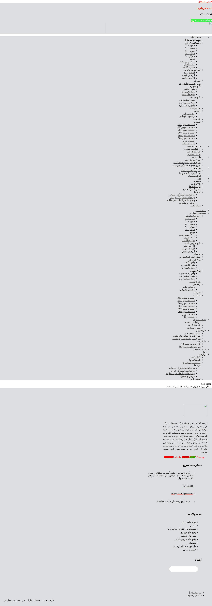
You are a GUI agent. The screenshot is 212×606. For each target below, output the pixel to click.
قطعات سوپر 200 (186, 130)
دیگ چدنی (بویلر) (192, 42)
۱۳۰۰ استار (189, 64)
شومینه (196, 119)
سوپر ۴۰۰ (190, 48)
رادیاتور (197, 111)
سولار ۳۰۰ (190, 53)
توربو (192, 59)
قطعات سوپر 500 (186, 138)
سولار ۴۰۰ (190, 56)
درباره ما (197, 181)
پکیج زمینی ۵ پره (187, 100)
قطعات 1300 (188, 143)
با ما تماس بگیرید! (204, 8)
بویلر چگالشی (188, 67)
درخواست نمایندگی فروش (182, 197)
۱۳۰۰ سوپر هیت (187, 61)
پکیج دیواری (195, 86)
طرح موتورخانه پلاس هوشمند (186, 165)
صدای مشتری (193, 154)
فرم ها (197, 192)
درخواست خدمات (192, 149)
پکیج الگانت (189, 89)
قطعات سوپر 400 (186, 135)
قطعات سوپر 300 (186, 132)
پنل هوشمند (195, 108)
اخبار (199, 178)
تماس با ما (195, 205)
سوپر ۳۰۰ (190, 45)
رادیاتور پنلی (189, 113)
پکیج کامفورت (188, 91)
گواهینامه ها (194, 186)
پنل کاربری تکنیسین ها (189, 173)
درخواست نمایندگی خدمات (182, 194)
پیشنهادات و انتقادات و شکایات (180, 200)
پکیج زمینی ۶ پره (187, 102)
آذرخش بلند (189, 72)
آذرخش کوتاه (188, 75)
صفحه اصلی (195, 37)
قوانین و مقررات (187, 203)
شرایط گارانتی (193, 151)
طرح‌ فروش (196, 157)
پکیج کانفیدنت (188, 94)
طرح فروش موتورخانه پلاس (186, 162)
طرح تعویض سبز (192, 160)
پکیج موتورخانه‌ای (192, 70)
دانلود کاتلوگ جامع (191, 189)
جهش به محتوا (205, 1)
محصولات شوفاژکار (192, 40)
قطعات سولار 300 (186, 124)
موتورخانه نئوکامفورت (189, 83)
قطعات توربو (188, 141)
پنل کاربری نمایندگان (190, 170)
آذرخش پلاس (188, 78)
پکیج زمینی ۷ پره (187, 105)
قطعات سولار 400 (186, 127)
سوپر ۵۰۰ (190, 50)
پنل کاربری (196, 168)
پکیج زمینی (195, 97)
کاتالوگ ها (195, 184)
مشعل (197, 81)
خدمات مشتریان (194, 146)
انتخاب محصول (194, 176)
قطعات (196, 122)
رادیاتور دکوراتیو (187, 116)
